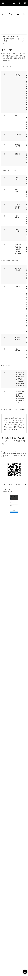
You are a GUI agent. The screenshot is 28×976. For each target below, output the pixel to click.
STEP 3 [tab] (18, 484)
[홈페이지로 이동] (14, 3)
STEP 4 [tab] (25, 484)
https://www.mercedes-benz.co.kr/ (12, 452)
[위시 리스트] (19, 3)
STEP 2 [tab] (11, 484)
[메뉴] (3, 3)
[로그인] (25, 3)
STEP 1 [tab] (4, 484)
